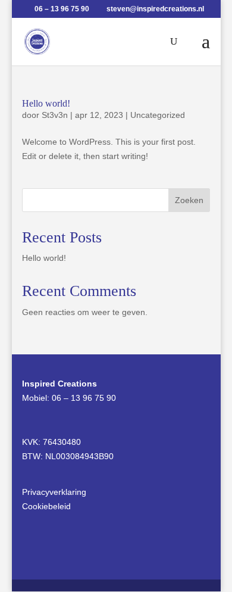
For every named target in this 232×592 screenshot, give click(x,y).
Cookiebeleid (46, 506)
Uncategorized (157, 115)
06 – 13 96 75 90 (84, 398)
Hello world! (46, 103)
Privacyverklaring (54, 492)
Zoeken (189, 200)
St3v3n (55, 115)
